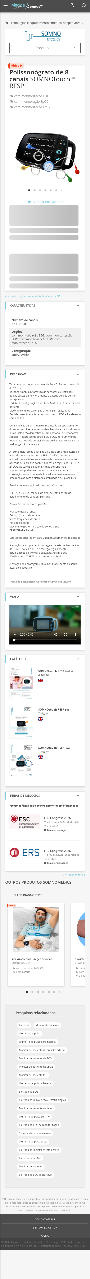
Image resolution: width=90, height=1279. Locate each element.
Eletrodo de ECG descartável (35, 1175)
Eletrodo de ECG (28, 1091)
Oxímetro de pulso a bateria (35, 1083)
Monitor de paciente (47, 1025)
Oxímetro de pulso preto (33, 1141)
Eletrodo (24, 1025)
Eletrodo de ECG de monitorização (39, 1125)
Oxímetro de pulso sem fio (34, 1116)
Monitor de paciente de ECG (35, 1058)
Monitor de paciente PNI (33, 1075)
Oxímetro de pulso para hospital (37, 1042)
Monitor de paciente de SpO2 (36, 1066)
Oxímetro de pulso (29, 1033)
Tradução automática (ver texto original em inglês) (40, 581)
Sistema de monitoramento (35, 1133)
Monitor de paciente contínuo (36, 1108)
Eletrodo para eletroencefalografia (39, 1150)
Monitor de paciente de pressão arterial (42, 1050)
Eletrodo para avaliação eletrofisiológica (42, 1100)
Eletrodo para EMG (30, 1158)
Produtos (43, 48)
